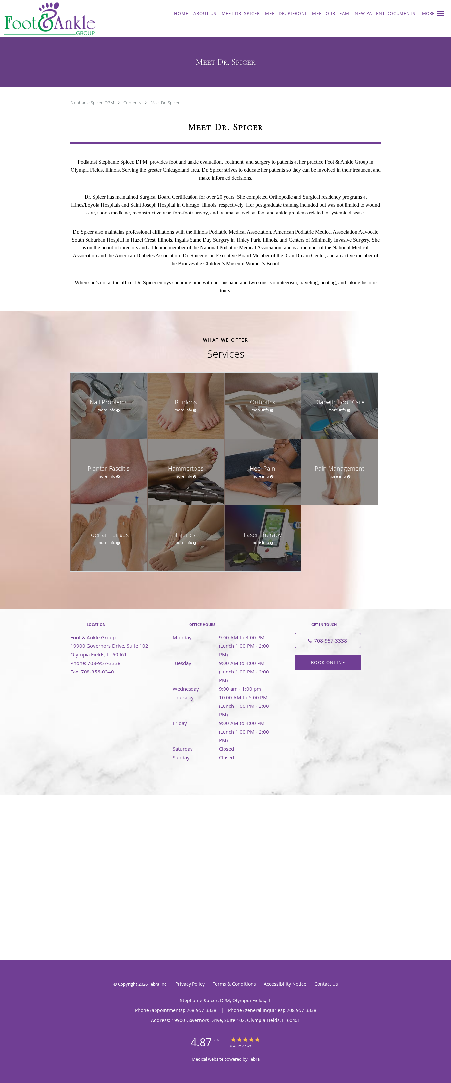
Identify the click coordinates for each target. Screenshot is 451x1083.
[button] (440, 13)
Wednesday (217, 688)
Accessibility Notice (285, 984)
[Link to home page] (80, 18)
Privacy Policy (190, 984)
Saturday (203, 748)
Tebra (254, 1059)
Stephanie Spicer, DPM (92, 103)
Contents (132, 103)
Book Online (328, 662)
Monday (224, 637)
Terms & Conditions (234, 984)
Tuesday (224, 663)
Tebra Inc (157, 984)
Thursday (224, 698)
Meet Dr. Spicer (165, 103)
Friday (224, 723)
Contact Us (326, 984)
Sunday (203, 757)
